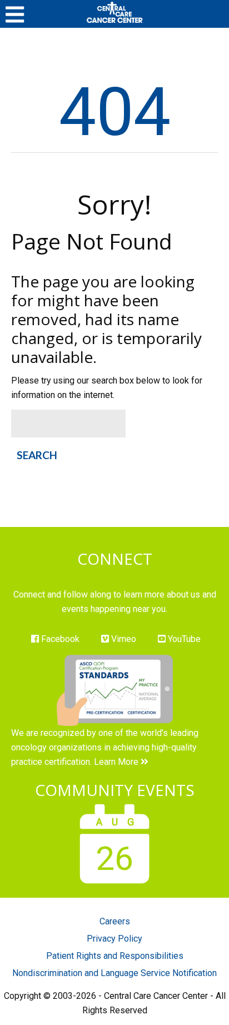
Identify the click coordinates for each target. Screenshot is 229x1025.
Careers (114, 921)
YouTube (183, 639)
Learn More (117, 762)
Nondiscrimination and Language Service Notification (114, 973)
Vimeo (122, 639)
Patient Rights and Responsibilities (114, 956)
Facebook (59, 639)
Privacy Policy (114, 938)
